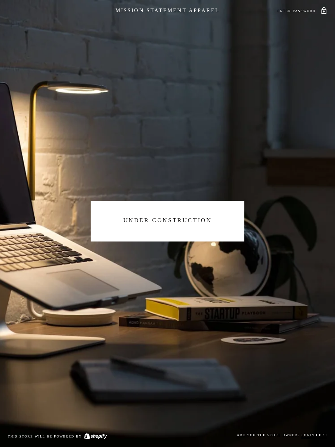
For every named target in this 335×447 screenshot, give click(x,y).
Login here (314, 435)
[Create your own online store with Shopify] (95, 436)
